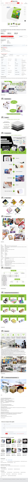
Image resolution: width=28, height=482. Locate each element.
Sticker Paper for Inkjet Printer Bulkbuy (12, 475)
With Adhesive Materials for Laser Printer (17, 461)
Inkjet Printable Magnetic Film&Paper (10, 461)
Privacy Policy (24, 479)
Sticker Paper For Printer (3, 475)
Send (6, 433)
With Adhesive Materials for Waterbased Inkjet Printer (13, 462)
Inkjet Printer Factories (23, 472)
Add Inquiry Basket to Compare (14, 26)
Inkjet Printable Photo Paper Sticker (24, 461)
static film (2, 461)
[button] (25, 55)
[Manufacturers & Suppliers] (14, 1)
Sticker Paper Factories (9, 472)
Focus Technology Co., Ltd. (9, 479)
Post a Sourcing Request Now (20, 433)
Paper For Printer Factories (16, 472)
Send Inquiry (7, 36)
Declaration (21, 479)
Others (14, 462)
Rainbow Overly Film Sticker (4, 462)
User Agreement (17, 479)
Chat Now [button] (21, 36)
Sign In (1, 51)
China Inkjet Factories (3, 472)
